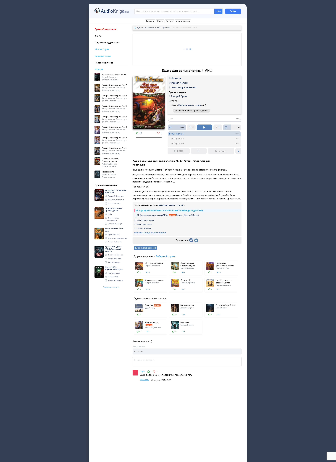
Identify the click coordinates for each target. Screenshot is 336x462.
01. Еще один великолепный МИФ (168, 215)
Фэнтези (166, 28)
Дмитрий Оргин (179, 96)
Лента (98, 36)
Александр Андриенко (183, 87)
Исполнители (183, 21)
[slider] (204, 121)
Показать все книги (111, 287)
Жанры (160, 21)
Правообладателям (105, 29)
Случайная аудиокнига (107, 42)
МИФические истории (189, 105)
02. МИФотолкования (144, 220)
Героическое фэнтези (145, 248)
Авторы (170, 21)
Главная (150, 21)
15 (192, 127)
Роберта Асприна (165, 256)
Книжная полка (103, 56)
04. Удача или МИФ (143, 228)
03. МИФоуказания (143, 224)
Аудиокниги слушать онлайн (149, 28)
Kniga (115, 11)
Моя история (102, 49)
